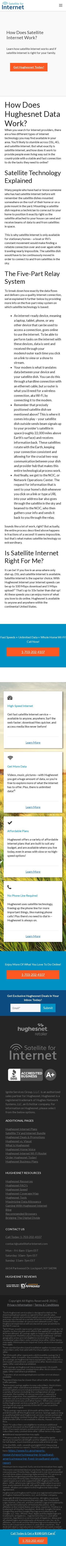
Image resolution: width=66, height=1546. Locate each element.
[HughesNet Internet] (13, 5)
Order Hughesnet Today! (21, 1157)
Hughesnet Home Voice (20, 1149)
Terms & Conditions (46, 1304)
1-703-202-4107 (33, 1540)
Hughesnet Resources (19, 1181)
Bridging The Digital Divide (23, 1217)
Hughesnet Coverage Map (22, 1193)
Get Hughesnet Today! (28, 67)
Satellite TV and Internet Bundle (25, 1133)
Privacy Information (19, 1304)
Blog (9, 1209)
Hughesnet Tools (16, 1197)
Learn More (33, 742)
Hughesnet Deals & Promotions (25, 1137)
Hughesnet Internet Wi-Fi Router (26, 1153)
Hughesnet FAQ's (17, 1185)
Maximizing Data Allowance (23, 1201)
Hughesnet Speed (16, 1189)
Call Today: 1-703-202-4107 (24, 1237)
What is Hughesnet (17, 1145)
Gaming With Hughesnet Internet (26, 1205)
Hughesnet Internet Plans (21, 1129)
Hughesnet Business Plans (22, 1161)
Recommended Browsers (21, 1213)
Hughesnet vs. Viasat (19, 1141)
